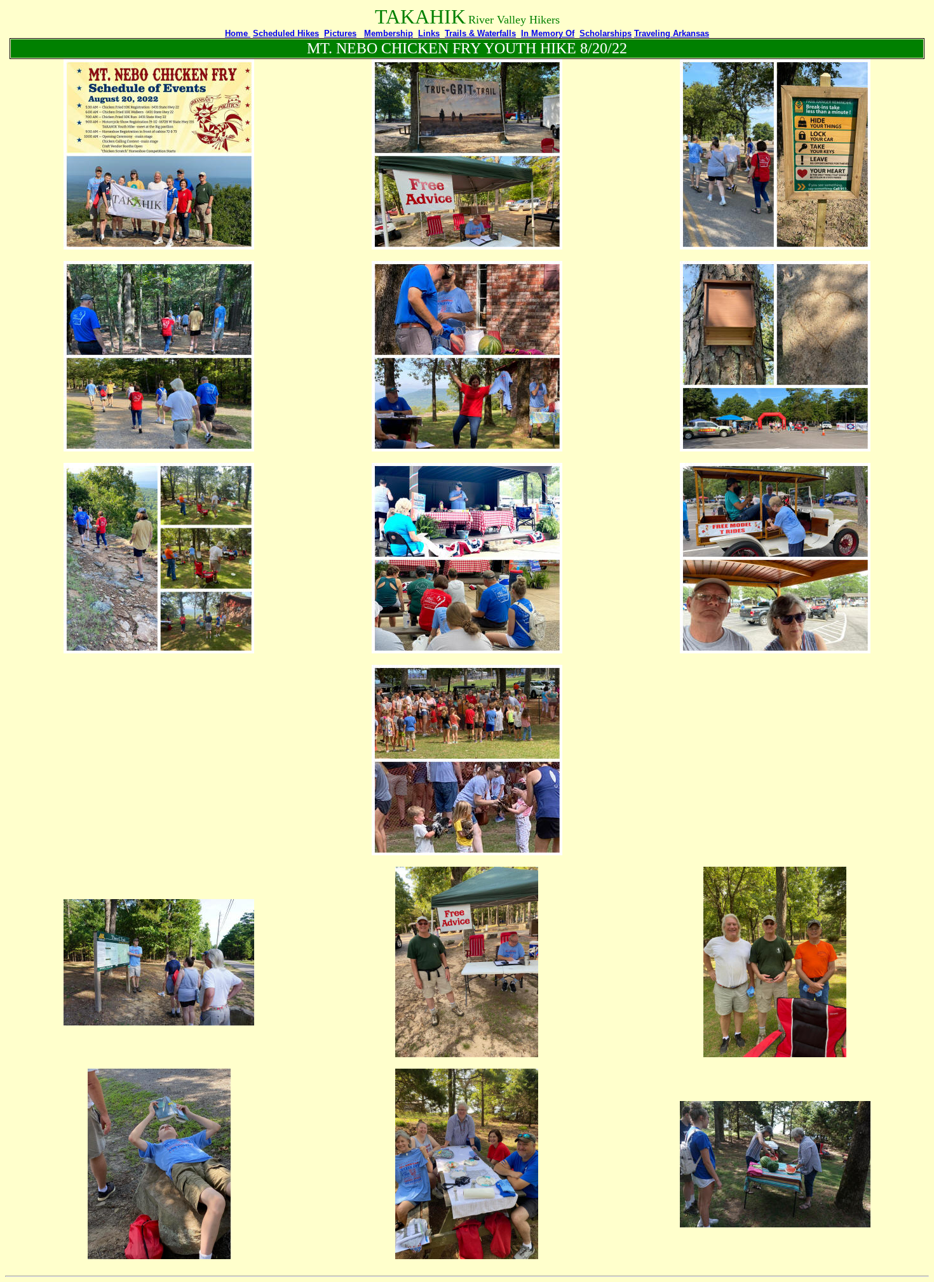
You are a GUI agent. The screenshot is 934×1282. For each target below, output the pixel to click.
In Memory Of (547, 33)
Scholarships (605, 33)
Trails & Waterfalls (480, 33)
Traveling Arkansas (671, 33)
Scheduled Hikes (286, 33)
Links (429, 33)
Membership (388, 33)
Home (237, 33)
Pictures (340, 33)
